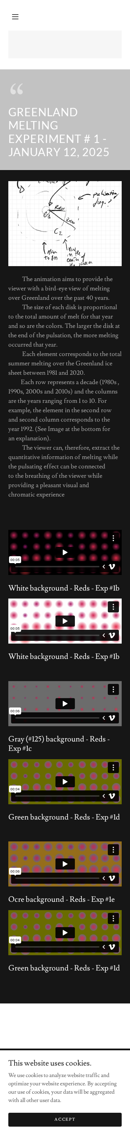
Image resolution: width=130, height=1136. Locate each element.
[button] (15, 17)
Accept (64, 1119)
